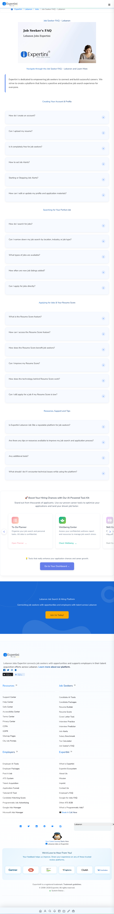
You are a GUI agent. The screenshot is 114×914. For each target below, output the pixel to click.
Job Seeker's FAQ (66, 746)
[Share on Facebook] (20, 827)
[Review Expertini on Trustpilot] (49, 870)
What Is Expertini (66, 763)
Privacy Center (9, 721)
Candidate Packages (67, 702)
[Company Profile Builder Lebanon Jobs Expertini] (64, 910)
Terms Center (8, 716)
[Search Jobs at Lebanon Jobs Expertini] (50, 910)
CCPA (5, 726)
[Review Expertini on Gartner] (13, 870)
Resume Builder (66, 707)
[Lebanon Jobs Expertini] (57, 655)
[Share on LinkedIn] (36, 827)
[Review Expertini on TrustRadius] (103, 870)
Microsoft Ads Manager (13, 812)
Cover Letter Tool (66, 716)
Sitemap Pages (9, 736)
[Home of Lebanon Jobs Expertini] (40, 910)
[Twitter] (8, 670)
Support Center (9, 697)
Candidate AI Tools (67, 697)
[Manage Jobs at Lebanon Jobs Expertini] (73, 910)
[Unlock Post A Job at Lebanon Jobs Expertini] (68, 910)
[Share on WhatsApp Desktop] (60, 827)
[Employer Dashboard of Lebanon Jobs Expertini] (59, 910)
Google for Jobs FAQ (68, 798)
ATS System (8, 778)
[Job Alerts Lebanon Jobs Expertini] (54, 910)
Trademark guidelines (72, 884)
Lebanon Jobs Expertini (14, 663)
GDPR (5, 731)
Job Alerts (63, 731)
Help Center (8, 702)
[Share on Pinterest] (44, 827)
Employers (9, 752)
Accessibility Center (11, 711)
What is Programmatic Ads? (71, 807)
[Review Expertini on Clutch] (85, 870)
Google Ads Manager (12, 807)
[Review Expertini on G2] (31, 870)
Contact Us (64, 788)
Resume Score (65, 712)
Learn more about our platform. (54, 666)
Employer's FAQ (66, 793)
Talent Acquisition (10, 783)
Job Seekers (66, 685)
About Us (63, 773)
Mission (62, 778)
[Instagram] (12, 670)
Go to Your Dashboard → (57, 566)
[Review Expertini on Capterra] (67, 870)
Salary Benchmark (67, 736)
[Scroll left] (4, 531)
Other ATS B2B (66, 802)
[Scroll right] (110, 531)
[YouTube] (16, 670)
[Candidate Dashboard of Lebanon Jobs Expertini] (45, 910)
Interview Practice (67, 721)
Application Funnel (11, 788)
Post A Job (7, 773)
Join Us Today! (57, 615)
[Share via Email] (52, 827)
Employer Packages (11, 768)
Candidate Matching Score (14, 798)
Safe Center (8, 707)
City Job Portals (9, 741)
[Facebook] (4, 670)
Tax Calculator (65, 741)
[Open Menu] (109, 4)
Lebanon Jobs (53, 844)
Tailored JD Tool (10, 793)
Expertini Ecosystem (68, 768)
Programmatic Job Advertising (16, 802)
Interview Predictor (67, 726)
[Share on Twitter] (28, 827)
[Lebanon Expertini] (12, 4)
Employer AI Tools (11, 763)
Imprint (62, 783)
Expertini (64, 752)
